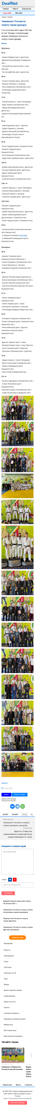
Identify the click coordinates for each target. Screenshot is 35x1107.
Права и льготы (10, 1002)
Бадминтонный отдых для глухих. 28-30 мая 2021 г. (17, 902)
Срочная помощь (17, 1103)
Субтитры (7, 967)
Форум (6, 984)
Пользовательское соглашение (20, 1098)
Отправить (8, 893)
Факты (18, 1085)
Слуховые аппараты (11, 1013)
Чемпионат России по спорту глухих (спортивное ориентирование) (18, 911)
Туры (6, 979)
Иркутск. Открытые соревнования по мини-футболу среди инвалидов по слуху (17, 834)
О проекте (28, 1085)
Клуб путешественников (13, 1036)
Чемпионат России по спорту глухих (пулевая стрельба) (16, 824)
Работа (15, 9)
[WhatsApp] (22, 806)
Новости (7, 950)
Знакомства (26, 9)
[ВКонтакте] (12, 806)
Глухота (7, 1007)
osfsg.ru (4, 783)
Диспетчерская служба (13, 990)
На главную (8, 799)
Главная (6, 9)
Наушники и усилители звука (14, 1019)
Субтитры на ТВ (10, 973)
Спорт (24, 814)
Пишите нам (7, 1085)
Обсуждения (9, 956)
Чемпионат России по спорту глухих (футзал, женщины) (18, 928)
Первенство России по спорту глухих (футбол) (15, 919)
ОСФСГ (6, 794)
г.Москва (23, 235)
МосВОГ (15, 814)
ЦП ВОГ (5, 814)
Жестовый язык (10, 1030)
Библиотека (8, 1025)
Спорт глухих (19, 794)
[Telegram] (17, 806)
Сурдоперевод (9, 996)
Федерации (8, 943)
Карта (6, 1098)
